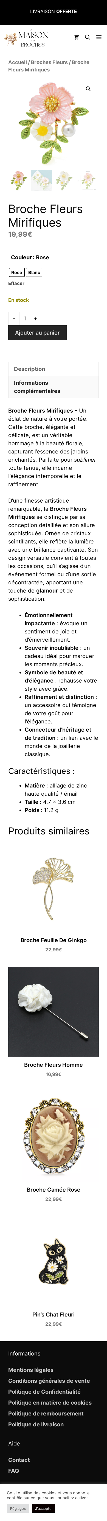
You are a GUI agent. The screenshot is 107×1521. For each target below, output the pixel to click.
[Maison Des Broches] (26, 37)
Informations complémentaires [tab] (37, 387)
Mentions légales (31, 1370)
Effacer (16, 283)
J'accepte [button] (43, 1508)
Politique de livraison (36, 1424)
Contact (19, 1460)
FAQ (13, 1471)
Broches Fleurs (49, 62)
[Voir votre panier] (76, 37)
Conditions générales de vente (49, 1381)
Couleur (21, 257)
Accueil (17, 62)
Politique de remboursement (46, 1413)
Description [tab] (29, 369)
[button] (87, 37)
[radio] (16, 272)
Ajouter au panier (37, 332)
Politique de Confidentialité (44, 1391)
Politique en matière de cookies (50, 1402)
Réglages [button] (18, 1508)
